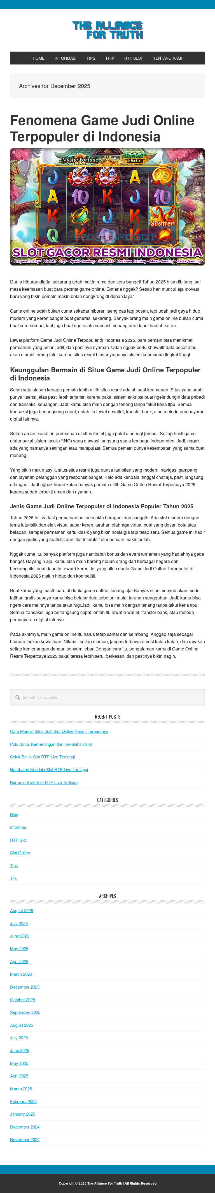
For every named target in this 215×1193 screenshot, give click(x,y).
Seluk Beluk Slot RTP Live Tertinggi (42, 757)
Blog (14, 814)
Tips (14, 865)
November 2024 (24, 1139)
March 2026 (21, 974)
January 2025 (22, 1114)
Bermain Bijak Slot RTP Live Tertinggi (44, 782)
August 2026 (21, 910)
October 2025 (22, 999)
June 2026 (19, 936)
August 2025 (21, 1025)
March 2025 (21, 1089)
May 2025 (19, 1063)
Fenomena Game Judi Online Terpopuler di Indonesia (102, 128)
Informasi (18, 827)
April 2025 (19, 1076)
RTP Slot (18, 840)
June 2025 (19, 1050)
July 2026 (19, 923)
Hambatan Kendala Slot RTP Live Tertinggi (49, 769)
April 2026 (19, 961)
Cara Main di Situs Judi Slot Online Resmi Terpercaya (59, 731)
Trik (13, 878)
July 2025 (19, 1037)
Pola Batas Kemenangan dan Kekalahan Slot (51, 744)
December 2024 (24, 1127)
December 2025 (24, 987)
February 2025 (23, 1101)
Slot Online (20, 852)
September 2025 (25, 1012)
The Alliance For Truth (107, 30)
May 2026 (19, 948)
